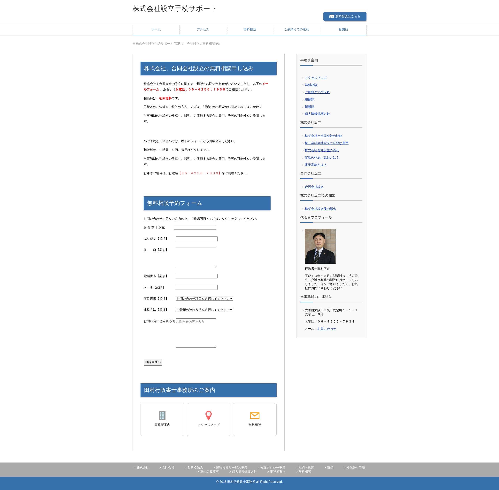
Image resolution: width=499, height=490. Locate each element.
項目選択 (160, 298)
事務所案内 (278, 471)
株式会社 (142, 467)
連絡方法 (160, 309)
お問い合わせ (326, 328)
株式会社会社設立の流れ (322, 150)
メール (160, 287)
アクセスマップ (316, 77)
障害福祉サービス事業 (231, 467)
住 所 (160, 250)
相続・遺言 (306, 467)
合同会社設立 (314, 186)
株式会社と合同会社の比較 (323, 135)
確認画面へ (153, 362)
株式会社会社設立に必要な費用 (327, 143)
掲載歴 (309, 106)
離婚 (330, 467)
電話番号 (160, 276)
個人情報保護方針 (317, 113)
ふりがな (160, 238)
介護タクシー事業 (272, 467)
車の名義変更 (209, 471)
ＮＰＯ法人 (195, 467)
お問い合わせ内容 (159, 321)
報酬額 (343, 29)
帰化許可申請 (355, 467)
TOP (158, 43)
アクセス (203, 29)
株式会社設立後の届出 (320, 208)
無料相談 (249, 29)
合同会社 (168, 467)
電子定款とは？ (316, 164)
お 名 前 (159, 227)
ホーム (156, 29)
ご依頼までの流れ (296, 29)
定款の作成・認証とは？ (322, 157)
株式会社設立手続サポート (175, 8)
